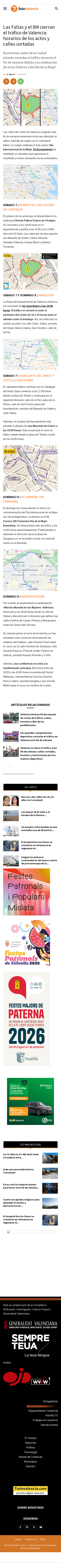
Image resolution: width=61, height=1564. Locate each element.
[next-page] (10, 767)
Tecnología (30, 1452)
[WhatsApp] (21, 81)
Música (43, 1539)
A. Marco (11, 74)
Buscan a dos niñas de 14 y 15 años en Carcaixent (37, 798)
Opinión (30, 1466)
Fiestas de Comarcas (30, 1457)
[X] (13, 81)
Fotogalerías (50, 1401)
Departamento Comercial (43, 1410)
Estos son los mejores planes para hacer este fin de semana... (21, 1186)
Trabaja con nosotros (45, 1420)
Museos (18, 1539)
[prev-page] (5, 767)
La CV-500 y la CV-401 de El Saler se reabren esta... (21, 1156)
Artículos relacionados (30, 704)
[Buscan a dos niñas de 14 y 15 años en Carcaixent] (11, 800)
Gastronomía (31, 1539)
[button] (5, 8)
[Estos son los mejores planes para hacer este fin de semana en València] (50, 1188)
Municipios (30, 1461)
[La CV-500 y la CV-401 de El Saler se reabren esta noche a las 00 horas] (50, 1158)
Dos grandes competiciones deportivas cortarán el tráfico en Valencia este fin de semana (39, 736)
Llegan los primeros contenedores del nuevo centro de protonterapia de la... (39, 860)
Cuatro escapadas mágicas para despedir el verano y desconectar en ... (21, 1202)
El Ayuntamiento (43, 149)
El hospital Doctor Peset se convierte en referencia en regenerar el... (36, 845)
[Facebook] (6, 81)
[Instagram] (27, 1527)
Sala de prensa (49, 1425)
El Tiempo (30, 1438)
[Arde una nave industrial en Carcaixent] (50, 1173)
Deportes (30, 1442)
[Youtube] (41, 1527)
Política (30, 1447)
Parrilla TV (52, 1415)
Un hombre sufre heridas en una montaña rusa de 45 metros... (39, 828)
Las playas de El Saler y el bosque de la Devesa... (35, 813)
